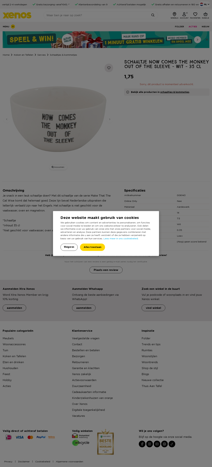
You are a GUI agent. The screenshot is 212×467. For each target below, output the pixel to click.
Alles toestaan (92, 247)
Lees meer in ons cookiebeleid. (120, 238)
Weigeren (69, 247)
